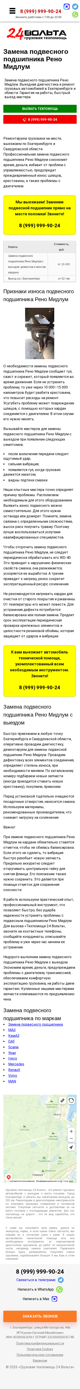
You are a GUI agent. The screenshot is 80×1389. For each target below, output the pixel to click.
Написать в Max (36, 1299)
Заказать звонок (40, 1316)
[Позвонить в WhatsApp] (75, 14)
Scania (13, 1047)
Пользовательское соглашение (40, 1355)
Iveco (12, 1058)
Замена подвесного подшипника (35, 1024)
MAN (12, 1081)
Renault (14, 1070)
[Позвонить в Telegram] (75, 7)
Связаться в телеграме (36, 1280)
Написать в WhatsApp (36, 1289)
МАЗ (12, 1030)
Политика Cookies (40, 1349)
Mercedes (16, 1064)
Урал (12, 1053)
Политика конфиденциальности (40, 1343)
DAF (11, 1041)
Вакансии (40, 1360)
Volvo (12, 1076)
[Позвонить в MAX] (67, 7)
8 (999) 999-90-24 (42, 120)
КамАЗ (13, 1036)
